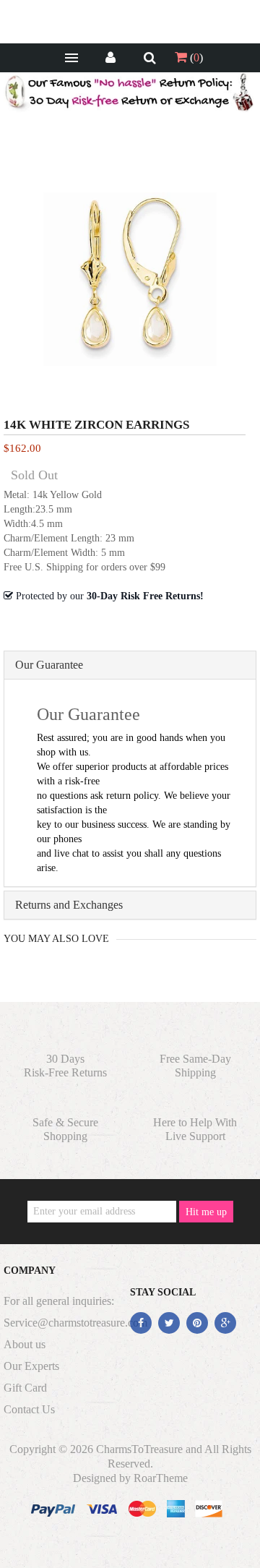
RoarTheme (161, 1478)
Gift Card (25, 1387)
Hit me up (206, 1212)
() (195, 57)
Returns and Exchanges (69, 905)
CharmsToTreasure (139, 1449)
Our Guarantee (49, 665)
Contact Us (29, 1409)
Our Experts (31, 1366)
